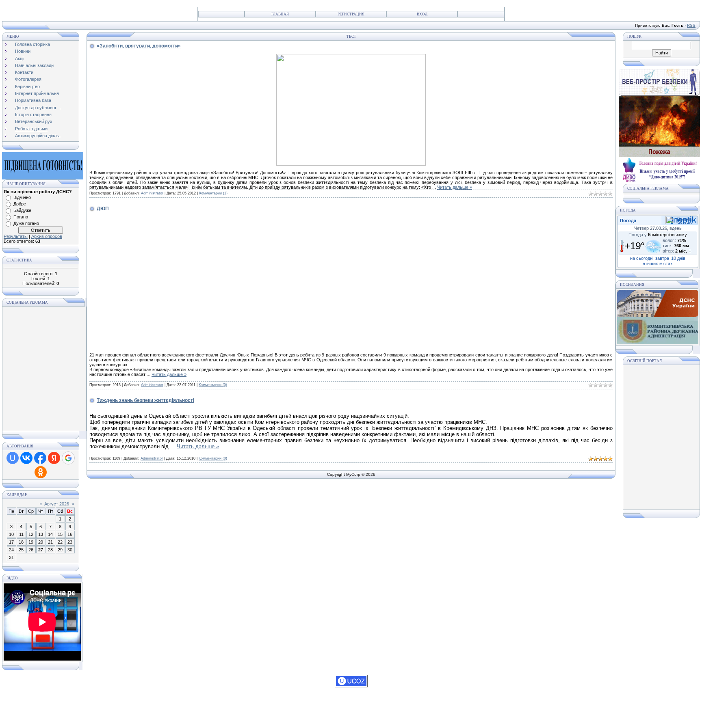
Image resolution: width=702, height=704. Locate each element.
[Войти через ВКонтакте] (26, 458)
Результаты (16, 236)
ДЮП (103, 209)
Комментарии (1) (213, 193)
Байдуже (22, 210)
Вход (422, 14)
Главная (280, 14)
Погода (628, 220)
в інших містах (658, 263)
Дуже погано (26, 223)
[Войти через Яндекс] (54, 458)
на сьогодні (641, 258)
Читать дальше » (454, 187)
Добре (19, 203)
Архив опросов (46, 236)
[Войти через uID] (12, 458)
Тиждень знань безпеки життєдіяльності (145, 400)
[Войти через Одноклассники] (41, 472)
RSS (691, 25)
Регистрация (351, 14)
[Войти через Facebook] (40, 458)
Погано (20, 216)
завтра (662, 258)
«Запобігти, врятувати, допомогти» (139, 46)
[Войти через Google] (68, 457)
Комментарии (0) (213, 385)
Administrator (152, 193)
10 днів (678, 258)
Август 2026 (56, 503)
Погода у (657, 234)
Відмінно (22, 197)
